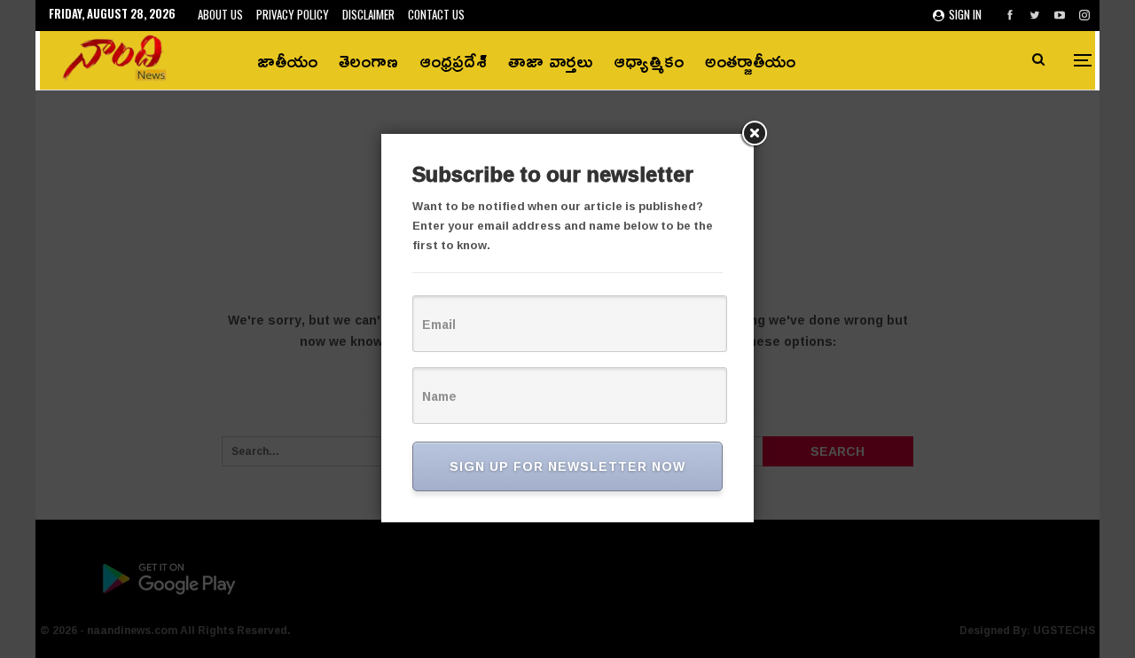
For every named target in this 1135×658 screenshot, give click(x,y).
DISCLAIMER (368, 14)
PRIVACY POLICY (292, 14)
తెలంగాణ (368, 60)
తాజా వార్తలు (550, 60)
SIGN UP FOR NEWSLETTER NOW (567, 466)
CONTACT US (436, 14)
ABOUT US (220, 14)
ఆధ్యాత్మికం (649, 60)
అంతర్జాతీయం (750, 60)
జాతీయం (287, 60)
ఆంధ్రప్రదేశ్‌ (453, 60)
